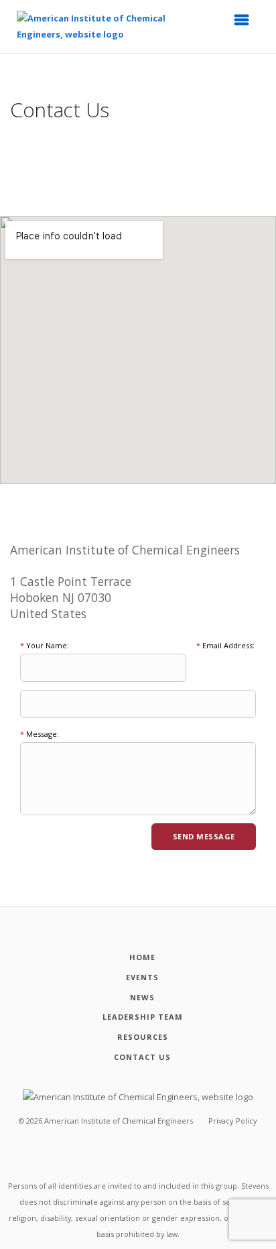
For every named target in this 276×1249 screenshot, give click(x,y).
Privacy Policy (232, 1121)
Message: (39, 734)
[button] (246, 23)
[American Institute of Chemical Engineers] (92, 26)
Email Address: (225, 645)
